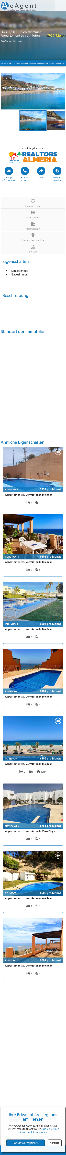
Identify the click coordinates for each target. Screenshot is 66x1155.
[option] (33, 91)
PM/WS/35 (11, 489)
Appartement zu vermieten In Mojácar (28, 494)
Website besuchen (57, 179)
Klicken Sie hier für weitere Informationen (39, 1130)
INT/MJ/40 (11, 624)
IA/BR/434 (11, 758)
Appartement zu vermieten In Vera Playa (30, 831)
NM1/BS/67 (12, 825)
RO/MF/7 (10, 893)
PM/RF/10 (11, 691)
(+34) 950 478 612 (24, 179)
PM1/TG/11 (12, 556)
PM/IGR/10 (11, 960)
